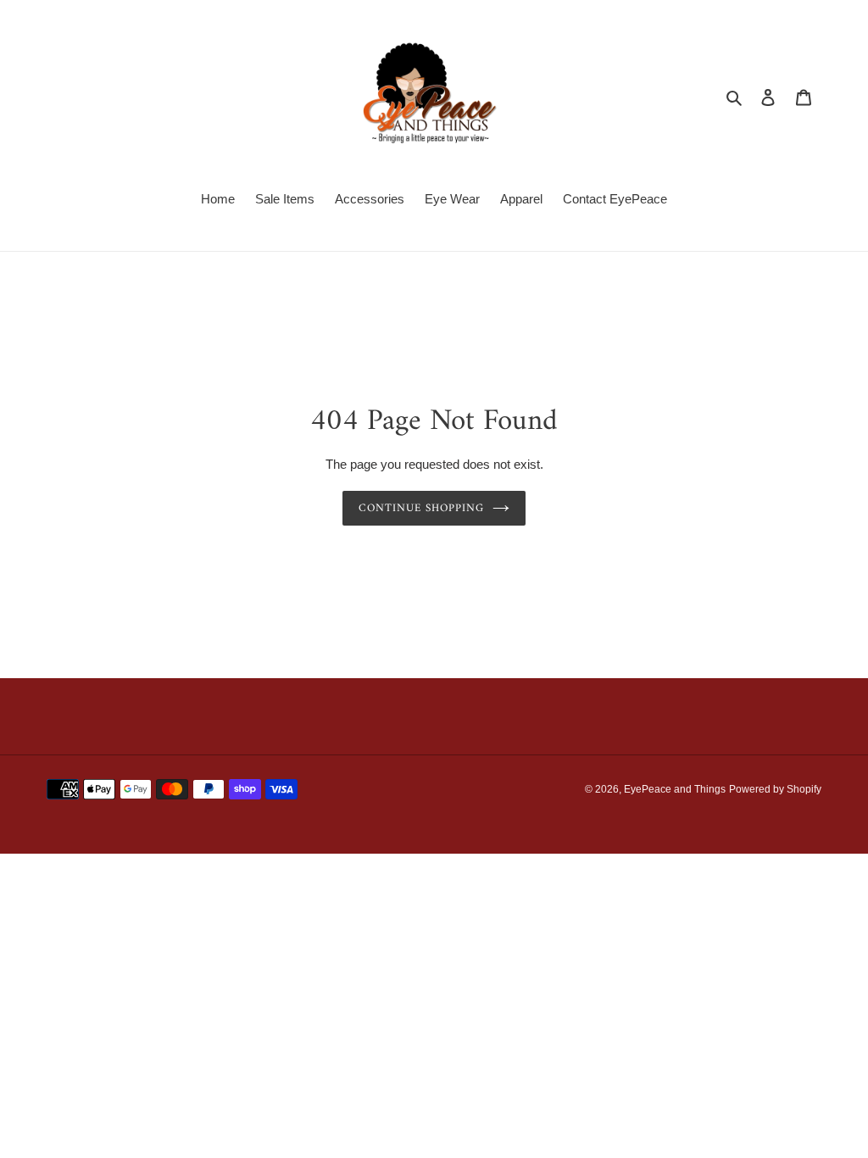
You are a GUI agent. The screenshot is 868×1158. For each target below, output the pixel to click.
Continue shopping (422, 508)
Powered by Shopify (775, 789)
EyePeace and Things (675, 789)
